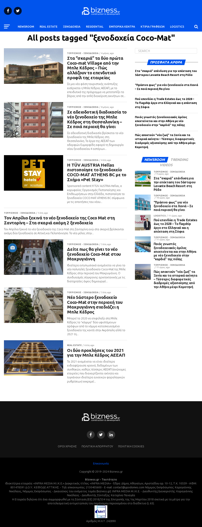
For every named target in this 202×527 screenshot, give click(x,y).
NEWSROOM (26, 26)
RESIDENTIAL (95, 26)
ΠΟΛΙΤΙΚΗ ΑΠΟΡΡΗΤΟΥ (97, 446)
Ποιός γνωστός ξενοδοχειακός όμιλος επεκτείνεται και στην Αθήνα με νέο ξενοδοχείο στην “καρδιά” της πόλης (161, 121)
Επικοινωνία (101, 463)
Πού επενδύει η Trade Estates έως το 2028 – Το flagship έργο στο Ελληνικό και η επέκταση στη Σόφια (166, 102)
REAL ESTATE (48, 26)
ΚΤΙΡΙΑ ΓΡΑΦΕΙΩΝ (153, 26)
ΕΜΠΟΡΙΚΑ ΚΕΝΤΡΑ (122, 26)
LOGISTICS (177, 26)
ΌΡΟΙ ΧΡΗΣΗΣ (67, 446)
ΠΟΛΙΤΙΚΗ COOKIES (131, 446)
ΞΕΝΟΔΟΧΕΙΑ (71, 26)
